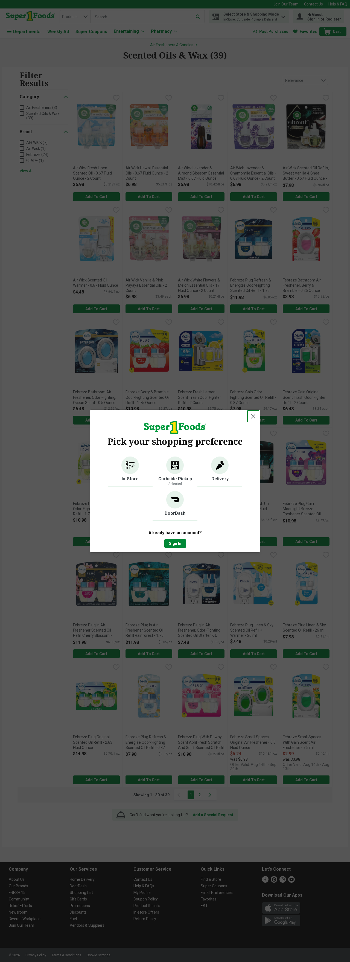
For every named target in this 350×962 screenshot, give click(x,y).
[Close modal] (253, 416)
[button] (130, 472)
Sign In (175, 543)
